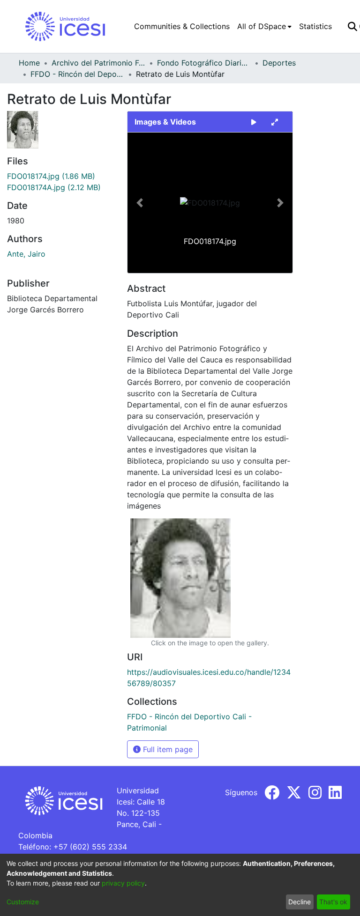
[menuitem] (264, 26)
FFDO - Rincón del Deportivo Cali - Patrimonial (77, 74)
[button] (140, 203)
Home (29, 62)
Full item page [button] (167, 749)
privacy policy (123, 883)
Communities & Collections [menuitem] (182, 26)
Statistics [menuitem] (315, 26)
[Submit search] (352, 26)
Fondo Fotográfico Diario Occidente (204, 62)
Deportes (279, 62)
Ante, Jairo (26, 254)
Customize (23, 902)
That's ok (333, 902)
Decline (299, 902)
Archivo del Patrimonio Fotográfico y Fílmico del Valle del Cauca (98, 62)
